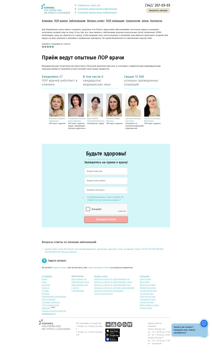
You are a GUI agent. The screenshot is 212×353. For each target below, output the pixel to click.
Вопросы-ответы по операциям (108, 290)
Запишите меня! (106, 219)
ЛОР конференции (50, 305)
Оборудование (48, 299)
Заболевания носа (79, 285)
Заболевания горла (80, 282)
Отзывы (45, 290)
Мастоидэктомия (147, 285)
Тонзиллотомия (147, 302)
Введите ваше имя (94, 171)
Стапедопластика (147, 296)
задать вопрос (60, 267)
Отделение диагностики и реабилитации (97, 12)
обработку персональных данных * (104, 200)
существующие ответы (99, 267)
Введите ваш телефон (96, 180)
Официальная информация (54, 296)
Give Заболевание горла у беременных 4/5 (50, 46)
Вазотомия (145, 282)
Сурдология (133, 20)
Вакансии (46, 308)
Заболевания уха (79, 279)
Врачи (44, 279)
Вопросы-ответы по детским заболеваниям (114, 288)
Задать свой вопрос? (103, 293)
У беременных (77, 290)
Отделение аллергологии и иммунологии (97, 9)
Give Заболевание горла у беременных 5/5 (53, 46)
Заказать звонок (158, 10)
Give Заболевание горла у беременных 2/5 (45, 46)
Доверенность (49, 314)
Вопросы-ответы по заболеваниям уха (112, 279)
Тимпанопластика (147, 299)
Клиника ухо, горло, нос (89, 5)
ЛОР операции (115, 20)
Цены (145, 20)
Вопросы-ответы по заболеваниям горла (113, 282)
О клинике (47, 276)
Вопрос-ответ (96, 20)
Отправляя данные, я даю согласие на (105, 198)
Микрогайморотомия (149, 305)
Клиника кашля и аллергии (54, 311)
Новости (45, 288)
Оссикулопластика (148, 290)
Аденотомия (145, 279)
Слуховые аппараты (51, 302)
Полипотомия (146, 308)
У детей (75, 288)
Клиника (47, 20)
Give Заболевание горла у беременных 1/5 (43, 46)
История (45, 293)
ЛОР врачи (61, 20)
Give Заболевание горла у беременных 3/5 (48, 46)
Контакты (156, 20)
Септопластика (146, 293)
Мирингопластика (148, 288)
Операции (144, 276)
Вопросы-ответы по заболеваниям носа (112, 285)
